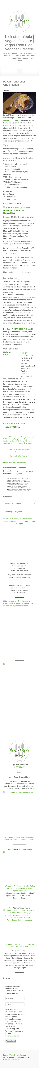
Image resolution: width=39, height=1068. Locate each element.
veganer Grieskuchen (25, 443)
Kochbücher (10, 437)
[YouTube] (27, 6)
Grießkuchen (7, 441)
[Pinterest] (32, 6)
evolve (5, 1057)
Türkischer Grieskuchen (25, 441)
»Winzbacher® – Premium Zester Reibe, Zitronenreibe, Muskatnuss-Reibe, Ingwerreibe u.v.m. (19, 888)
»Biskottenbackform (21, 784)
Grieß (26, 439)
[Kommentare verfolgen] (30, 462)
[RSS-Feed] (6, 6)
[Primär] (19, 71)
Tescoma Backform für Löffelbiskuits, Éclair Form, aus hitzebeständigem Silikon (20, 838)
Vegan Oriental (13, 443)
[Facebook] (17, 6)
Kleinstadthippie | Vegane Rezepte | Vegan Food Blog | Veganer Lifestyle (20, 43)
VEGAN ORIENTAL (11, 120)
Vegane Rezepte (14, 439)
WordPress (17, 1060)
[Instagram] (22, 6)
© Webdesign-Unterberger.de (19, 1055)
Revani (14, 441)
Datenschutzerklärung (13, 1036)
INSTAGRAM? (19, 767)
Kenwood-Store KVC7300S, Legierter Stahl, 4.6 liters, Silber (19, 945)
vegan (5, 443)
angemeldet (16, 471)
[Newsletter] (12, 6)
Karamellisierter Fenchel (18, 456)
